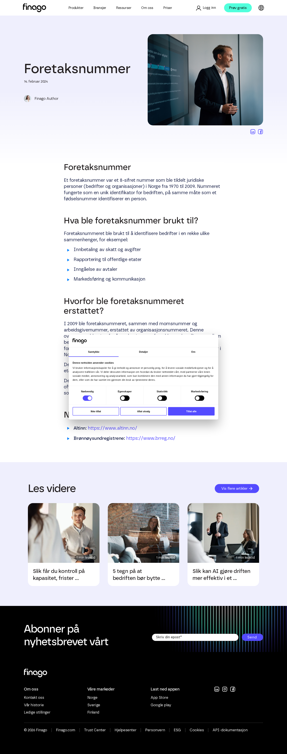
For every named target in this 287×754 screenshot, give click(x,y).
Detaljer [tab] (143, 351)
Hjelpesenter (125, 730)
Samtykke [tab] (93, 351)
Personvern (155, 730)
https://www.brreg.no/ (150, 438)
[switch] (125, 398)
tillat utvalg (143, 411)
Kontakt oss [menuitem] (34, 697)
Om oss (147, 8)
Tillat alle (191, 411)
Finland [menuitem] (93, 712)
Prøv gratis (238, 7)
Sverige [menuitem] (93, 705)
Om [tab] (193, 351)
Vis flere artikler (234, 488)
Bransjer (99, 8)
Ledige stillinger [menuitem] (37, 712)
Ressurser (123, 8)
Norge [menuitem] (92, 697)
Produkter (75, 8)
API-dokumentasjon (230, 730)
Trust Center (95, 730)
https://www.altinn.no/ (112, 428)
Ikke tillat (96, 411)
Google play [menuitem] (161, 705)
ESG (177, 730)
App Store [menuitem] (159, 697)
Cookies (197, 730)
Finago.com (65, 730)
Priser (167, 8)
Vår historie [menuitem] (34, 705)
